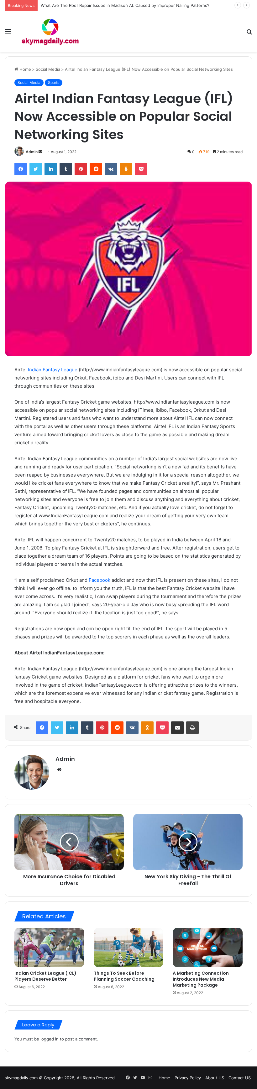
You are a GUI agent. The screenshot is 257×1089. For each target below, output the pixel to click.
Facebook (99, 580)
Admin (32, 151)
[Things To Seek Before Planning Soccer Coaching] (129, 947)
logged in (49, 1038)
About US (214, 1077)
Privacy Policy (188, 1077)
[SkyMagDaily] (50, 31)
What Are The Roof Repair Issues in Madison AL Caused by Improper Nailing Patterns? (125, 5)
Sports (53, 82)
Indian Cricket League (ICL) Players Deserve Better (45, 976)
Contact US (239, 1077)
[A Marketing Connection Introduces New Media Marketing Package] (208, 947)
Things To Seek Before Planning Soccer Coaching (124, 976)
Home (24, 69)
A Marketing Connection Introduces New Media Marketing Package (201, 979)
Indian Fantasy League (52, 370)
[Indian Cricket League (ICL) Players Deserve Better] (49, 947)
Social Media (48, 69)
